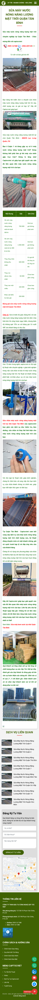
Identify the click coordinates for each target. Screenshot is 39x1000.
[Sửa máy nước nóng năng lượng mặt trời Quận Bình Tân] (7, 776)
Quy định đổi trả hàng (11, 952)
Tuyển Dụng (8, 986)
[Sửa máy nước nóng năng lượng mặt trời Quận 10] (7, 793)
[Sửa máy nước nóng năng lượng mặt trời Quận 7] (7, 768)
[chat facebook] (34, 984)
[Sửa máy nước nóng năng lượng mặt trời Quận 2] (7, 751)
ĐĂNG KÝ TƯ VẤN (13, 852)
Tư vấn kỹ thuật (9, 972)
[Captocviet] (4, 3)
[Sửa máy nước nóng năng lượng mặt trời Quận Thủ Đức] (7, 759)
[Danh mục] (34, 991)
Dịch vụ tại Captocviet (11, 979)
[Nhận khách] (34, 959)
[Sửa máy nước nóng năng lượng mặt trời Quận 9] (7, 743)
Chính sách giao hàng (11, 949)
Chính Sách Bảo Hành (11, 956)
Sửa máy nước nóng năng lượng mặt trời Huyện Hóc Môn (24, 802)
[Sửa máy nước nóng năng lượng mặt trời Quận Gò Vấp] (7, 784)
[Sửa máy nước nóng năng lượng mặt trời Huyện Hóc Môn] (7, 801)
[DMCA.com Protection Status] (8, 932)
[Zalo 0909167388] (34, 971)
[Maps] (19, 873)
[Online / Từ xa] (34, 965)
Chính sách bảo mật (10, 959)
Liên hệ (6, 982)
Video (6, 975)
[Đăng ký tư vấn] (34, 977)
